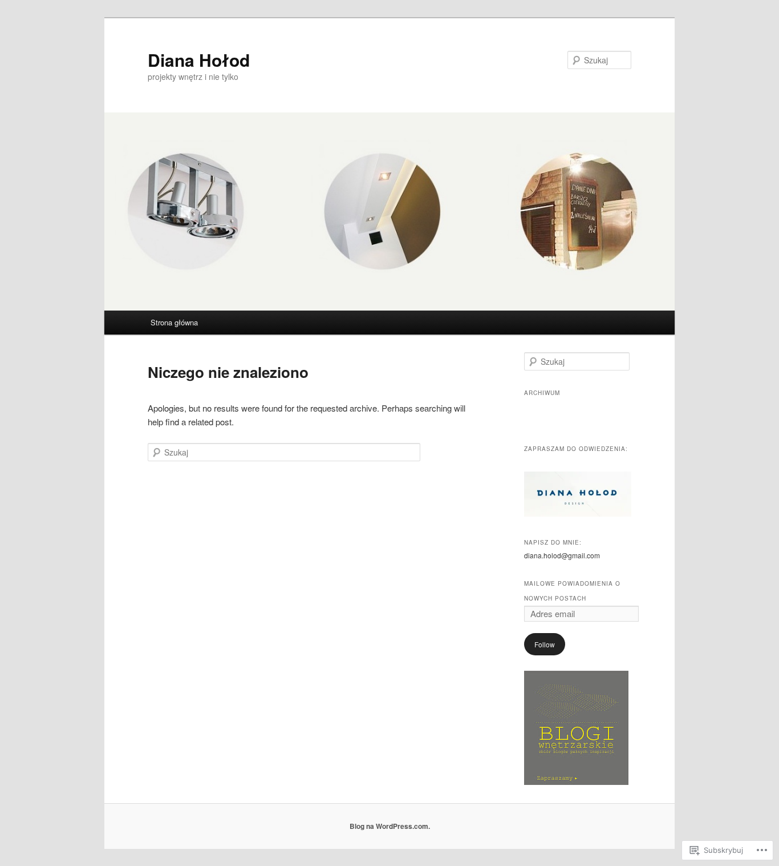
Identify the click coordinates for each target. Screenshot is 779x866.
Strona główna (174, 322)
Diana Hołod (199, 59)
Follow (544, 644)
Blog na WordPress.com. (390, 826)
